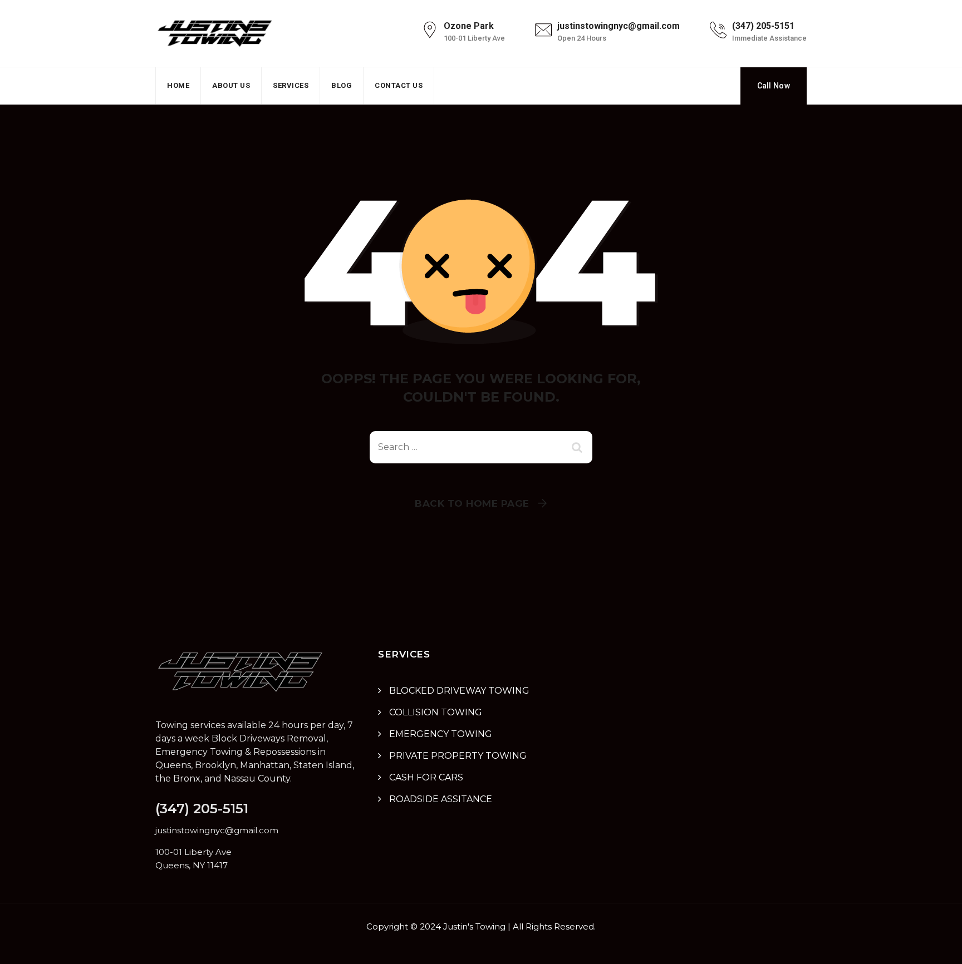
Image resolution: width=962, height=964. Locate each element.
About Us (231, 85)
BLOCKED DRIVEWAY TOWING (459, 690)
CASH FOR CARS (426, 777)
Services (290, 85)
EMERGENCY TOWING (440, 734)
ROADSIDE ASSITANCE (440, 799)
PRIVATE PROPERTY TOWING (458, 755)
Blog (341, 85)
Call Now (773, 85)
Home (178, 85)
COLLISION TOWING (435, 712)
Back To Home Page (472, 503)
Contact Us (399, 85)
